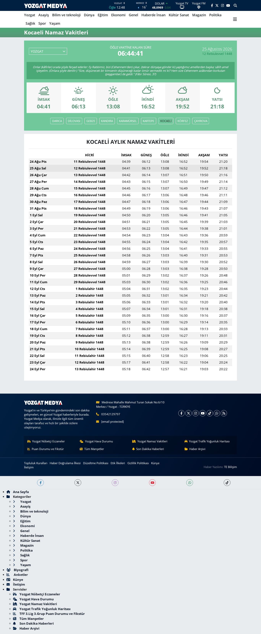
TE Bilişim (230, 467)
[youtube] (152, 482)
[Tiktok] (210, 413)
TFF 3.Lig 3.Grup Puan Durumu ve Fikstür (52, 613)
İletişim (29, 467)
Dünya (89, 15)
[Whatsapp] (217, 413)
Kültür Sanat (179, 15)
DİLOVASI (74, 121)
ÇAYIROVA (200, 121)
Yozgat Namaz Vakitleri (152, 441)
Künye (155, 463)
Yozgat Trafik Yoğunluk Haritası (209, 441)
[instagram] (115, 482)
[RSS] (224, 413)
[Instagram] (195, 413)
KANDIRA (107, 121)
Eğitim (103, 15)
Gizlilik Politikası (138, 463)
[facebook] (40, 482)
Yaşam (54, 23)
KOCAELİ (166, 121)
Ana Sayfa (21, 492)
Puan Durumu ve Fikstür (48, 449)
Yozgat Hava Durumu (99, 441)
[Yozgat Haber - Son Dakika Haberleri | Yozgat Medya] (45, 5)
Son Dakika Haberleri (150, 449)
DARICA (57, 121)
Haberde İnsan (153, 15)
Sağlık (30, 23)
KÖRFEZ (183, 121)
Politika (215, 15)
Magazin (199, 15)
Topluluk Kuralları (35, 463)
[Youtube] (202, 413)
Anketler (20, 574)
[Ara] (235, 5)
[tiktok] (227, 482)
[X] (188, 413)
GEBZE (90, 121)
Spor (42, 23)
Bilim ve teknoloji (66, 15)
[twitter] (78, 482)
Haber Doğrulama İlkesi (65, 463)
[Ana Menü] (235, 19)
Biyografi (20, 570)
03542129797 (110, 414)
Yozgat (29, 15)
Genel (133, 15)
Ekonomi (118, 15)
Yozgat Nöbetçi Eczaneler (48, 441)
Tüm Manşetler (94, 449)
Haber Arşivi (197, 449)
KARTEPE (148, 121)
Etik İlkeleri (118, 463)
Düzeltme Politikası (95, 463)
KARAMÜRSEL (128, 121)
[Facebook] (181, 413)
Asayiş (43, 15)
